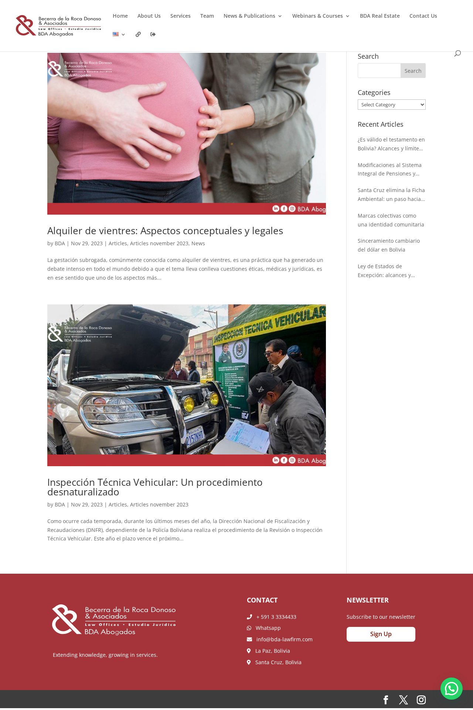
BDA (60, 243)
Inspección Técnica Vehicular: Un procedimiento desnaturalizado (155, 486)
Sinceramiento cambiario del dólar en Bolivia (389, 245)
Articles (118, 243)
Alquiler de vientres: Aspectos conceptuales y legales (165, 230)
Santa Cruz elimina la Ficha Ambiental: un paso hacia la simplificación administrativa (391, 195)
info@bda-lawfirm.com (282, 639)
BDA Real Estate (380, 16)
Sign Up (381, 634)
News (198, 243)
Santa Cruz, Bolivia (276, 662)
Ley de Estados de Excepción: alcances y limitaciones (384, 271)
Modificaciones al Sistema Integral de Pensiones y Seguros (390, 169)
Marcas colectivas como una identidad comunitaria (391, 220)
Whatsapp (266, 627)
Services (180, 16)
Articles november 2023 (159, 243)
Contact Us (423, 16)
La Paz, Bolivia (270, 650)
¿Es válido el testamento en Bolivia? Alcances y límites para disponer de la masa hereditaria (391, 144)
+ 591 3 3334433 (274, 616)
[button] (451, 688)
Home (120, 16)
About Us (149, 16)
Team (207, 16)
